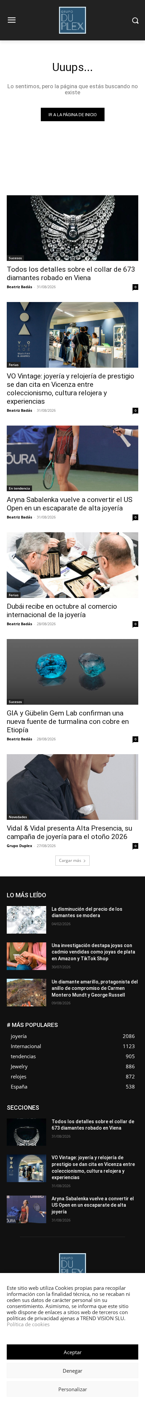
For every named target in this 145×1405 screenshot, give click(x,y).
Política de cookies (28, 1324)
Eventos (76, 1110)
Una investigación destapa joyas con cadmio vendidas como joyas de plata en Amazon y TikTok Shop (93, 952)
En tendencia (19, 488)
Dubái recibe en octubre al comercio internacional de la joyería (62, 610)
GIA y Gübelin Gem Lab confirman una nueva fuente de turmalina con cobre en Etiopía (68, 721)
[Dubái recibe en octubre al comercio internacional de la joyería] (72, 565)
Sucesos (15, 258)
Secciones (127, 1125)
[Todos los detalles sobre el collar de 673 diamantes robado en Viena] (72, 228)
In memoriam (69, 1115)
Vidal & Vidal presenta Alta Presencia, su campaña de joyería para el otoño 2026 (69, 832)
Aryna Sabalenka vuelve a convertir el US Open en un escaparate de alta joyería (70, 504)
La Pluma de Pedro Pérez (114, 1115)
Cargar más (70, 860)
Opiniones (45, 1125)
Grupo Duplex (19, 845)
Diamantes (69, 1105)
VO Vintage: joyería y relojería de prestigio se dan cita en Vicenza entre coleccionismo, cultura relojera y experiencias (70, 388)
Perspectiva (74, 1125)
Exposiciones (105, 1110)
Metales (39, 1120)
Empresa (96, 1105)
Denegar (72, 1370)
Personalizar (72, 1389)
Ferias (14, 364)
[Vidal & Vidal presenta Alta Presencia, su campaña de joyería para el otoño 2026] (72, 787)
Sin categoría (100, 1130)
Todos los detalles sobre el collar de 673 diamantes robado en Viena (71, 273)
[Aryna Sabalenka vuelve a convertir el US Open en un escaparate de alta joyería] (72, 458)
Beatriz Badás (19, 286)
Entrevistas (49, 1110)
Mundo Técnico (92, 1120)
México (62, 1120)
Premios (101, 1125)
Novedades (18, 816)
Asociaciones (37, 1105)
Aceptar (73, 1352)
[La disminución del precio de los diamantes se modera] (26, 920)
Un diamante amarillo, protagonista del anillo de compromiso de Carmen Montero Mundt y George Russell (95, 988)
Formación (38, 1115)
